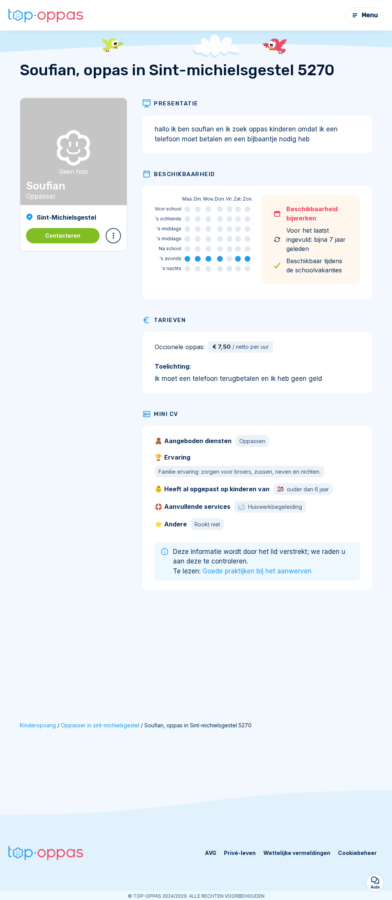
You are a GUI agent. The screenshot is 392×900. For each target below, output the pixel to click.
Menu (370, 15)
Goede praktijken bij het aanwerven (257, 571)
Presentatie (176, 103)
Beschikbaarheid (184, 174)
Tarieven (170, 320)
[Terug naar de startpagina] (46, 15)
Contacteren (62, 235)
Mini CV (166, 414)
